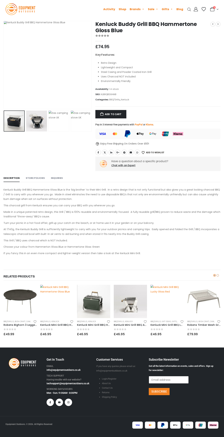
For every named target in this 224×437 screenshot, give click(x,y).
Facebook (98, 152)
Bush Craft (20, 321)
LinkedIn (111, 152)
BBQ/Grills (114, 99)
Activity (109, 9)
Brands (135, 9)
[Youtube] (59, 402)
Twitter (104, 152)
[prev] (212, 24)
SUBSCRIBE (159, 391)
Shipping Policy (109, 397)
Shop (122, 9)
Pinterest (124, 152)
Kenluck (125, 99)
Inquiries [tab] (57, 178)
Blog (179, 9)
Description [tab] (12, 178)
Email (131, 152)
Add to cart (113, 114)
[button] (4, 65)
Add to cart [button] (31, 290)
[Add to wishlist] (35, 321)
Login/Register (109, 378)
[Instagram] (68, 402)
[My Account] (195, 9)
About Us (106, 383)
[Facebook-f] (50, 402)
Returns (106, 392)
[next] (218, 24)
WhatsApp (137, 152)
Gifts (165, 9)
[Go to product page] (20, 301)
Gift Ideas (166, 321)
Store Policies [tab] (35, 178)
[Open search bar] (189, 9)
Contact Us (107, 388)
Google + (118, 152)
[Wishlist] (203, 9)
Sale (151, 9)
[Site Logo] (20, 9)
